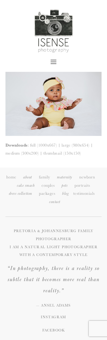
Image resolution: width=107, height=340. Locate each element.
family (44, 177)
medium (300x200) (22, 153)
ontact (54, 201)
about (27, 177)
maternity (64, 177)
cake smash (26, 185)
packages (47, 193)
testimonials (84, 193)
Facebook (53, 330)
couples (48, 185)
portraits (82, 185)
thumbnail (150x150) (62, 153)
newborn (87, 177)
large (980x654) (76, 145)
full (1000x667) (43, 145)
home (11, 177)
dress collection (20, 193)
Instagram (53, 317)
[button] (53, 62)
